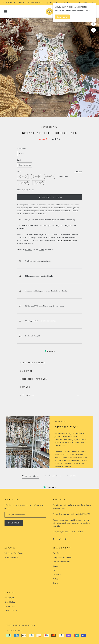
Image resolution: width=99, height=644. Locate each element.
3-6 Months (36, 176)
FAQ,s (55, 570)
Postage (25, 387)
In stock (21, 153)
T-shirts (60, 240)
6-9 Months (49, 176)
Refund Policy (10, 602)
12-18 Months (24, 183)
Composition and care (33, 379)
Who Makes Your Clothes (14, 553)
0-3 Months (23, 176)
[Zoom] (93, 24)
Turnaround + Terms (32, 363)
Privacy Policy (10, 606)
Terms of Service (11, 611)
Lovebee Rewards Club (61, 562)
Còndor (41, 249)
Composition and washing (62, 557)
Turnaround (57, 575)
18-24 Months (39, 183)
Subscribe (14, 523)
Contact (55, 566)
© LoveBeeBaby (14, 631)
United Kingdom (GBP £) (19, 625)
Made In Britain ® (11, 557)
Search (55, 583)
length (50, 276)
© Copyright (9, 598)
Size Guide (26, 371)
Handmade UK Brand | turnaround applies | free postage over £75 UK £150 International (49, 2)
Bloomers (28, 249)
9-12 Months (63, 176)
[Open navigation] (5, 11)
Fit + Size (56, 553)
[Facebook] (54, 538)
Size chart (78, 172)
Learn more (62, 17)
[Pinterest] (65, 538)
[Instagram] (59, 538)
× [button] (94, 5)
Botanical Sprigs (25, 165)
